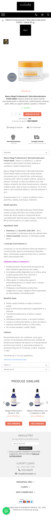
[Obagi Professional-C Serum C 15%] (13, 397)
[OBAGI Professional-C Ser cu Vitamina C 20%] (37, 397)
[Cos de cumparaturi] (42, 14)
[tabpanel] (25, 63)
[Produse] (3, 15)
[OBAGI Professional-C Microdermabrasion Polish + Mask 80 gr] (25, 63)
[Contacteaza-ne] (36, 14)
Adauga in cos (32, 114)
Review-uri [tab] (9, 369)
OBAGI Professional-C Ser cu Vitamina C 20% (37, 412)
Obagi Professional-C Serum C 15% (13, 412)
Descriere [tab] (7, 152)
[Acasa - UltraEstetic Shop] (25, 6)
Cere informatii (35, 127)
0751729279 (27, 470)
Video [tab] (7, 365)
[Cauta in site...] (48, 14)
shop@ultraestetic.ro (27, 473)
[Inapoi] (2, 20)
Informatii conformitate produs (15, 359)
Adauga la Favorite (16, 127)
